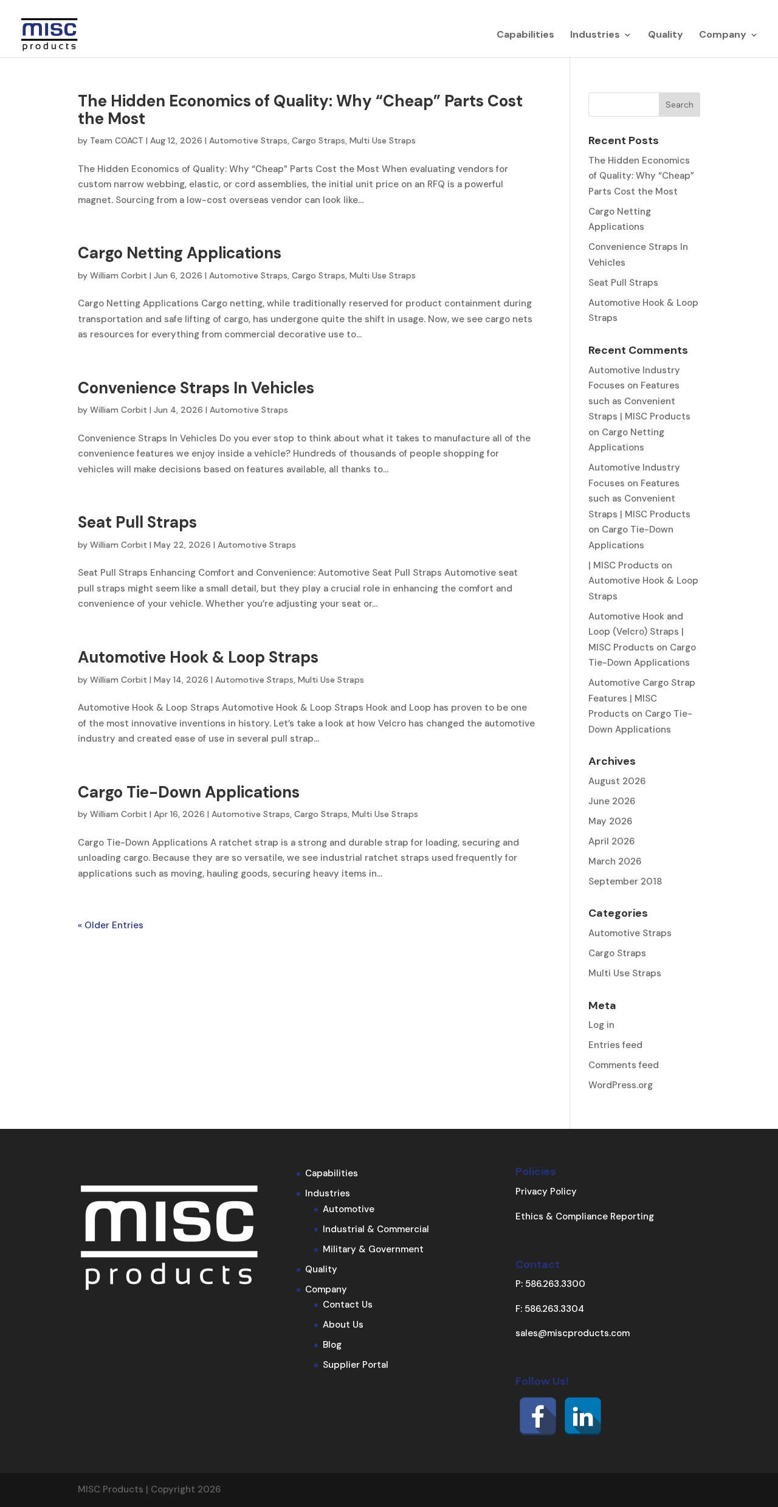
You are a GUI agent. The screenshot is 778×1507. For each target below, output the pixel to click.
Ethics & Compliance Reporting (584, 1216)
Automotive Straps (248, 140)
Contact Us (348, 1304)
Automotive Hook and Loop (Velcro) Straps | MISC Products (636, 631)
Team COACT (116, 140)
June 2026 (611, 801)
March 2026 (614, 861)
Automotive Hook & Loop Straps (198, 657)
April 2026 (611, 841)
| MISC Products (623, 565)
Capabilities (525, 35)
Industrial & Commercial (376, 1229)
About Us (343, 1325)
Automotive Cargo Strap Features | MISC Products (641, 698)
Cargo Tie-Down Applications (189, 792)
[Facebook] (537, 1416)
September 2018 (625, 881)
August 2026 (616, 781)
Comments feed (623, 1065)
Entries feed (615, 1045)
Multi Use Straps (382, 140)
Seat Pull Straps (137, 522)
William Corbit (118, 275)
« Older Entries (110, 925)
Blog (332, 1345)
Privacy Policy (546, 1191)
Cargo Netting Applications (179, 253)
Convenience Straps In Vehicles (196, 388)
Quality (665, 35)
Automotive (348, 1209)
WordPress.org (620, 1085)
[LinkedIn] (582, 1416)
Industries (595, 35)
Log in (601, 1025)
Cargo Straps (318, 140)
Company (722, 35)
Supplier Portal (355, 1365)
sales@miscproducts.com (572, 1333)
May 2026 (610, 821)
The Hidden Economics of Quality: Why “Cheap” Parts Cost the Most (300, 110)
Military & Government (373, 1249)
